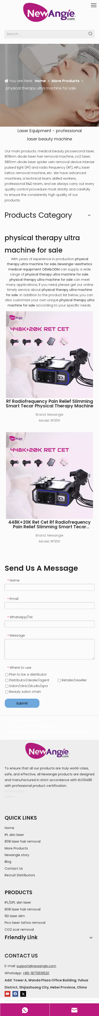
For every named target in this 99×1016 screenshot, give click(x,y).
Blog (8, 861)
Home (9, 828)
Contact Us (14, 868)
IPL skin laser (14, 834)
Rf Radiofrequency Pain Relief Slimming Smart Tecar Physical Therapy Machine (49, 403)
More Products (16, 848)
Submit (22, 703)
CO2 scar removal (19, 929)
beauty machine (55, 139)
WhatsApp (13, 973)
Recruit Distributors (20, 875)
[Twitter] (23, 994)
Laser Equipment (34, 131)
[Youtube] (7, 994)
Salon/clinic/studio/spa (28, 686)
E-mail (10, 966)
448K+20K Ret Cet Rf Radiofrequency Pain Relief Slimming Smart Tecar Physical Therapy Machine (49, 524)
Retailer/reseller (74, 680)
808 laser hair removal (23, 841)
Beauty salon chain (24, 691)
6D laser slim (15, 916)
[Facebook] (15, 994)
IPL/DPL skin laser (18, 902)
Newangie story (17, 855)
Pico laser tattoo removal (25, 922)
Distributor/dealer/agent (28, 680)
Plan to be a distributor (27, 674)
